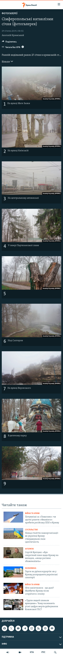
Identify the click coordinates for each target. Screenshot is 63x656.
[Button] (9, 42)
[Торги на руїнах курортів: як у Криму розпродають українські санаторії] (13, 571)
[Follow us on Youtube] (18, 628)
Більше (6, 62)
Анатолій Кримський (13, 35)
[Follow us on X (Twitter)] (11, 628)
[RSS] (38, 628)
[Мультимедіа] (20, 652)
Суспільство (31, 530)
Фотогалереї (9, 13)
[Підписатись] (52, 628)
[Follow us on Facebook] (4, 628)
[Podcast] (45, 628)
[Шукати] (55, 652)
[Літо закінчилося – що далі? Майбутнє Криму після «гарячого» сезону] (13, 588)
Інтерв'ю (29, 549)
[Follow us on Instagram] (31, 628)
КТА (32, 652)
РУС (43, 652)
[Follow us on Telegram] (25, 628)
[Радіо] (7, 652)
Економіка (30, 568)
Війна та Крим (32, 513)
